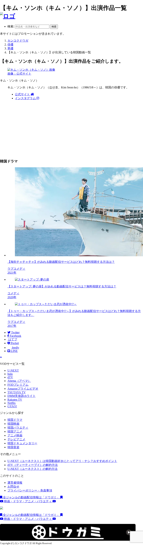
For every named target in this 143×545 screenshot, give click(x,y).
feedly (15, 347)
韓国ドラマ (14, 419)
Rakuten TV (14, 399)
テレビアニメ (16, 439)
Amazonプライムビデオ (22, 388)
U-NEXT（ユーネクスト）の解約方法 (32, 468)
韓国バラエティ (17, 427)
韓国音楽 (13, 447)
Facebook (15, 335)
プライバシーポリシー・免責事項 (29, 490)
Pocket (14, 343)
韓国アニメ (14, 431)
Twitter (15, 332)
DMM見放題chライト (21, 395)
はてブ (12, 339)
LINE (14, 351)
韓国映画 (13, 423)
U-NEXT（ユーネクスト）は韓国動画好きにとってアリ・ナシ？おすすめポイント (62, 461)
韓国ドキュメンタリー (22, 443)
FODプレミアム (17, 384)
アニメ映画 (14, 435)
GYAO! (12, 406)
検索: (10, 26)
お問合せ (13, 486)
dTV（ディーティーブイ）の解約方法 (32, 464)
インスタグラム (25, 98)
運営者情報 (14, 482)
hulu (10, 373)
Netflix (11, 403)
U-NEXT (13, 370)
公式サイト (23, 94)
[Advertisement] (71, 129)
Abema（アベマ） (19, 380)
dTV (10, 377)
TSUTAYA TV (16, 392)
